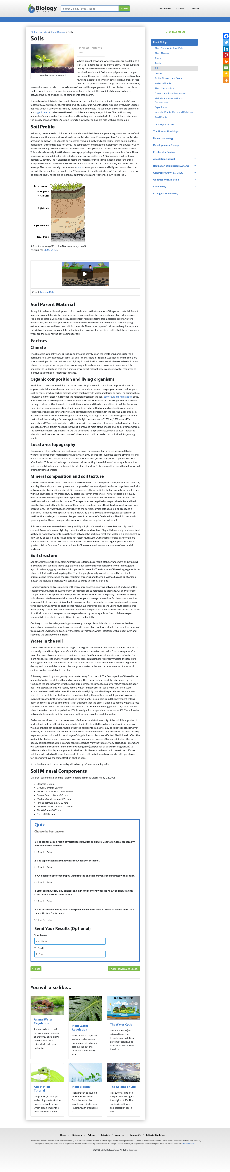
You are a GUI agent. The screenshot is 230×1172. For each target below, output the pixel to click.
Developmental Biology (166, 145)
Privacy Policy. (188, 1143)
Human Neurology (163, 138)
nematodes (126, 396)
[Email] (226, 67)
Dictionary (165, 8)
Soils (157, 68)
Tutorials (194, 8)
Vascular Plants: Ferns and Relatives (174, 112)
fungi (116, 396)
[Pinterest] (226, 55)
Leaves (158, 73)
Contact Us (135, 1135)
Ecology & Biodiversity (165, 193)
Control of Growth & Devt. (168, 172)
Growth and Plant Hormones (170, 93)
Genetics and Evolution (166, 179)
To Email (38, 947)
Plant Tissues (162, 53)
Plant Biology (81, 1087)
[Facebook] (226, 36)
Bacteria (107, 396)
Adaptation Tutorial (164, 158)
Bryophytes (161, 107)
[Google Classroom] (226, 74)
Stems (158, 58)
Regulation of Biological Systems (171, 165)
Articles (180, 8)
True (40, 852)
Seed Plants (161, 117)
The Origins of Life (123, 1087)
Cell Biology (159, 186)
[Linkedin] (226, 49)
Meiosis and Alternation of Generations (169, 100)
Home (63, 1135)
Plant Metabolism (164, 88)
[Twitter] (226, 42)
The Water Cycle (121, 1024)
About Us (119, 1135)
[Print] (226, 61)
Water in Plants (163, 83)
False (49, 852)
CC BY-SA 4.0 (50, 249)
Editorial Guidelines (155, 1135)
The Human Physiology (166, 131)
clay (79, 167)
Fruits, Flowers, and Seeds (123, 968)
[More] (226, 80)
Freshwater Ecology (164, 151)
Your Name (40, 935)
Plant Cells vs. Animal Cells (169, 48)
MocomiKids (47, 291)
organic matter (43, 112)
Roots (36, 968)
